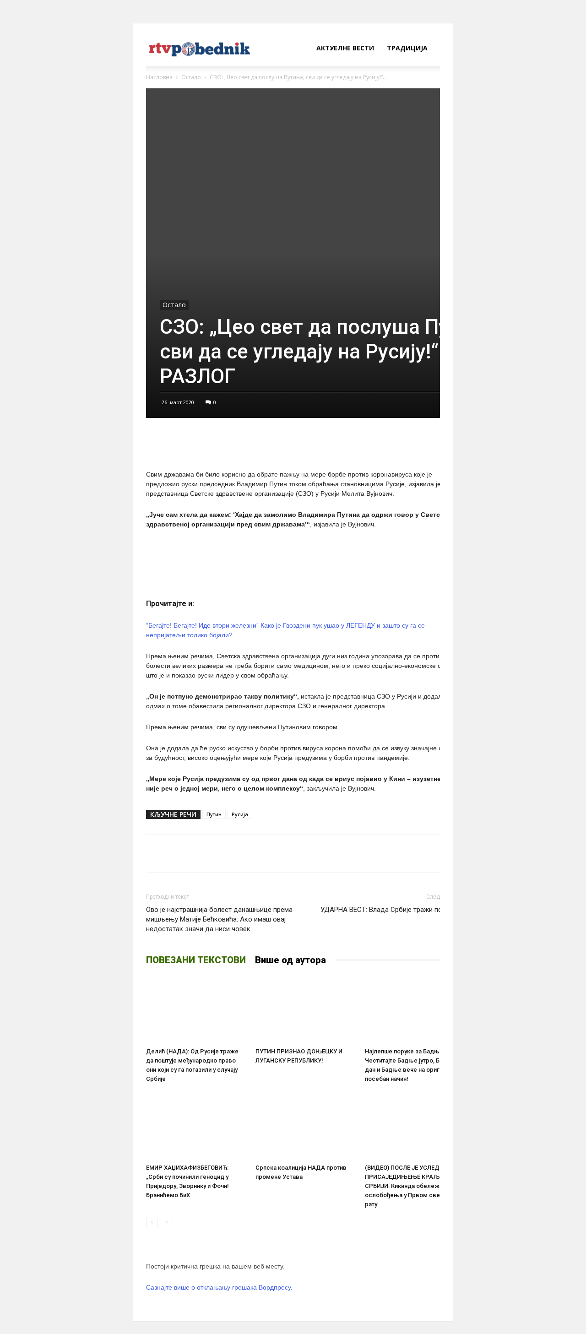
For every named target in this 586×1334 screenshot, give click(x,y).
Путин (214, 814)
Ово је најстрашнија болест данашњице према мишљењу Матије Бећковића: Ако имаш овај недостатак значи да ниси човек (219, 919)
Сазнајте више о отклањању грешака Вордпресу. (219, 1287)
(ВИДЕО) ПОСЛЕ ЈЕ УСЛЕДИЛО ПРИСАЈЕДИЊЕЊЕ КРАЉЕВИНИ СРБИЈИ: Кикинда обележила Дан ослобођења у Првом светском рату (413, 1186)
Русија (240, 814)
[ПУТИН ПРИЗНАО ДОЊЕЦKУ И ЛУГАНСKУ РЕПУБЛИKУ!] (305, 1009)
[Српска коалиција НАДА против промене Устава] (305, 1125)
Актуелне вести (345, 47)
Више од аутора (290, 959)
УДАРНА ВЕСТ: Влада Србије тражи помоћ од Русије (392, 914)
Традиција (407, 47)
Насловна (159, 77)
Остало (191, 77)
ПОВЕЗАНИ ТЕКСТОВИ (196, 959)
